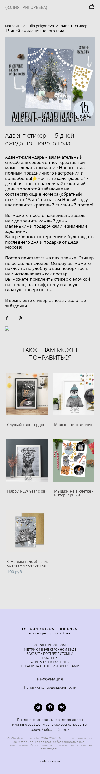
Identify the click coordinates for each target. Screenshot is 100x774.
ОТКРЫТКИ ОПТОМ (50, 645)
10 (77, 119)
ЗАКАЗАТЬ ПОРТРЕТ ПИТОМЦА (50, 653)
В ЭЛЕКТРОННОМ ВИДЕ (58, 649)
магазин (13, 25)
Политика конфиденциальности (50, 687)
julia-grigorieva (40, 25)
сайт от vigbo (50, 761)
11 (84, 119)
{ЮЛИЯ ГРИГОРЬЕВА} (26, 7)
